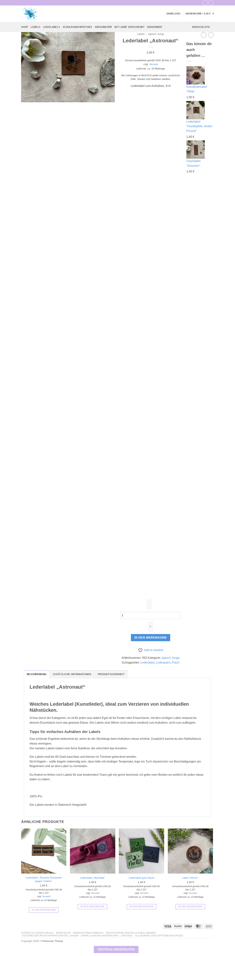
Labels (36, 27)
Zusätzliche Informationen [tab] (72, 674)
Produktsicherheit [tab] (111, 674)
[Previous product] (211, 35)
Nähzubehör (103, 27)
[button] (173, 13)
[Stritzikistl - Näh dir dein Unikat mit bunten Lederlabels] (39, 13)
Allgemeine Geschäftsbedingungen (159, 935)
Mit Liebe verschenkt (129, 27)
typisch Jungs (156, 34)
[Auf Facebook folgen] (205, 2)
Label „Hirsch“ (190, 877)
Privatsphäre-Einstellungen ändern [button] (131, 933)
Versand (153, 64)
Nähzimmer (154, 27)
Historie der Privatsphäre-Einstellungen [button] (50, 935)
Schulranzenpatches (77, 27)
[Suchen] (64, 13)
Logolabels (51, 27)
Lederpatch (163, 662)
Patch (176, 662)
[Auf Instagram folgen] (211, 2)
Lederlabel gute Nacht (141, 877)
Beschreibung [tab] (36, 674)
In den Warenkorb (150, 637)
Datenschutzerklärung (37, 933)
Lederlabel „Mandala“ (92, 877)
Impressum (63, 933)
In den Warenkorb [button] (44, 910)
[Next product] (204, 35)
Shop (24, 27)
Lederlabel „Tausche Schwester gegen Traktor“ (44, 879)
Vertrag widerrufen (116, 949)
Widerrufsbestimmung (88, 933)
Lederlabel (147, 662)
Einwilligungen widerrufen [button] (99, 935)
